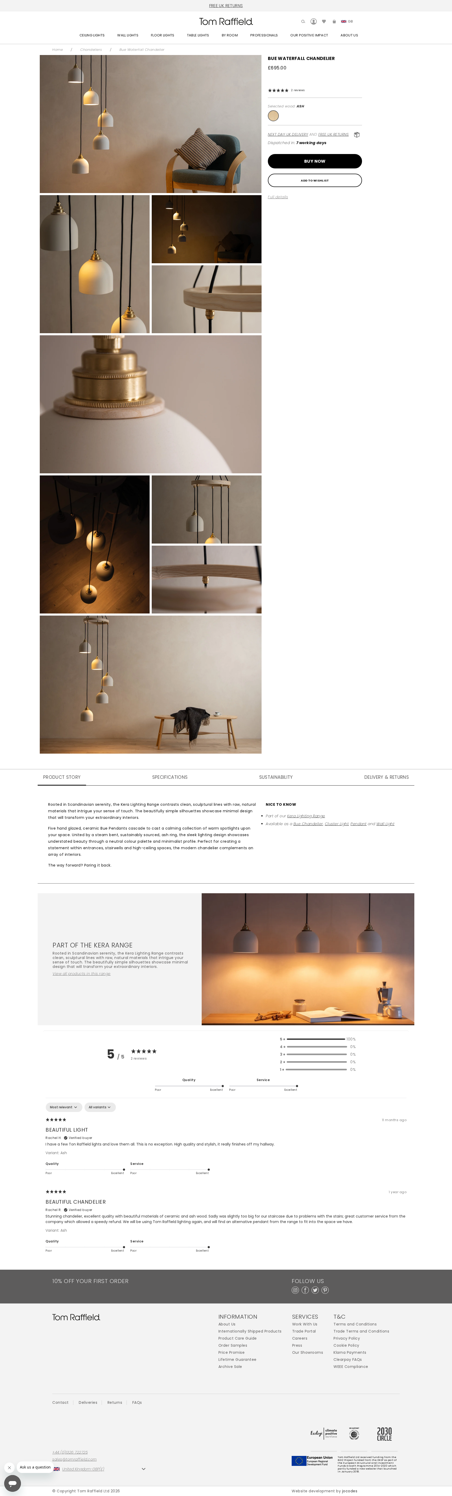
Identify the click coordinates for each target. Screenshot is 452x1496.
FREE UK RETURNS (226, 6)
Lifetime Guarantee (237, 1359)
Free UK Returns (333, 134)
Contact (60, 1402)
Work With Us (305, 1324)
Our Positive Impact (309, 35)
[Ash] (273, 115)
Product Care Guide (237, 1338)
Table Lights (198, 35)
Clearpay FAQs (348, 1359)
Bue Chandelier (308, 823)
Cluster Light (337, 823)
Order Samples (232, 1345)
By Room (230, 35)
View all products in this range (82, 974)
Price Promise (231, 1352)
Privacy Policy (347, 1338)
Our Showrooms (307, 1352)
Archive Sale (230, 1367)
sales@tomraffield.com (74, 1459)
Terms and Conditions (355, 1324)
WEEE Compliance (351, 1367)
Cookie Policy (346, 1345)
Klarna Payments (350, 1352)
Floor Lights (162, 35)
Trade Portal (304, 1331)
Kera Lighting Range (306, 816)
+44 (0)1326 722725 (70, 1452)
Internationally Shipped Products (250, 1331)
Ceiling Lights (92, 35)
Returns (115, 1402)
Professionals (264, 35)
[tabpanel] (226, 1180)
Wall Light (385, 823)
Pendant (359, 823)
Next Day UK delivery (288, 134)
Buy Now (315, 161)
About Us (349, 35)
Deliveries (88, 1402)
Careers (300, 1338)
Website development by (324, 1491)
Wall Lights (127, 35)
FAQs (137, 1402)
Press (297, 1345)
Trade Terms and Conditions (361, 1331)
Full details (278, 197)
